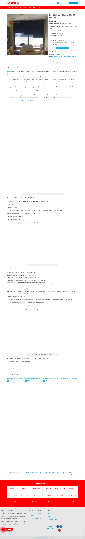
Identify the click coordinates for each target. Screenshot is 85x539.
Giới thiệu (50, 513)
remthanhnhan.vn (49, 537)
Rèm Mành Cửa (17, 7)
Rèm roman (61, 56)
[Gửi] (58, 3)
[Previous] (7, 429)
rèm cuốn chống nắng (48, 284)
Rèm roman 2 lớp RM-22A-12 (69, 472)
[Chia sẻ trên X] (53, 62)
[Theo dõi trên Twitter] (60, 526)
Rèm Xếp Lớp (15, 11)
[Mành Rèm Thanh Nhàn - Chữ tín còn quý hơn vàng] (13, 3)
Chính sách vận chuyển (35, 518)
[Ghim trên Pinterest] (57, 62)
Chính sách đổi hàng (34, 521)
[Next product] (74, 11)
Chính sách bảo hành (35, 523)
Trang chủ (9, 11)
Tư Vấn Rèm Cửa (27, 7)
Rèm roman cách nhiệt (69, 56)
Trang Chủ (10, 7)
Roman (59, 58)
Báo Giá (34, 7)
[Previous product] (77, 11)
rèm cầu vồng (39, 284)
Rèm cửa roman (54, 56)
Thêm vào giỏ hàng (62, 47)
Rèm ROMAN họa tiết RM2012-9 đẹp (33, 473)
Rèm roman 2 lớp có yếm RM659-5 (51, 472)
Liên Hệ (41, 7)
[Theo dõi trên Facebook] (57, 526)
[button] (73, 3)
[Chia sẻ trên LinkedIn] (59, 62)
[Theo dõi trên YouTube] (59, 530)
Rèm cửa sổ (9, 71)
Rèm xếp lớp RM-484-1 (15, 472)
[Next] (78, 429)
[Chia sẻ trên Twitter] (55, 62)
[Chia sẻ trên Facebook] (50, 62)
